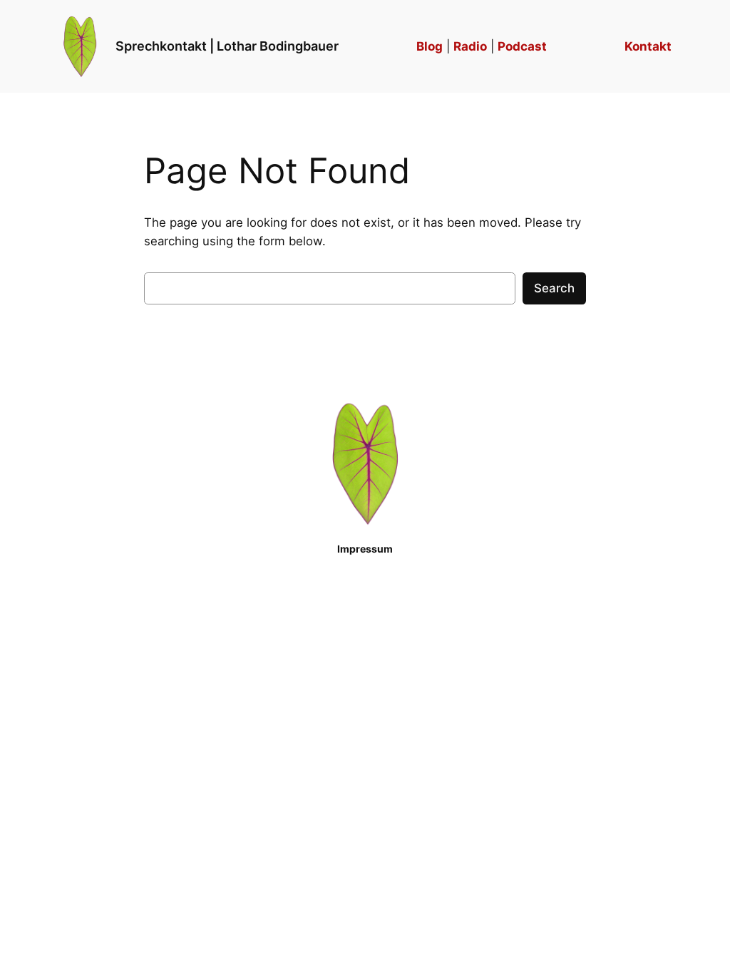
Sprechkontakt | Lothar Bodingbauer (227, 46)
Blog (429, 46)
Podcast (522, 46)
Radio (470, 46)
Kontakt (648, 46)
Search (554, 288)
